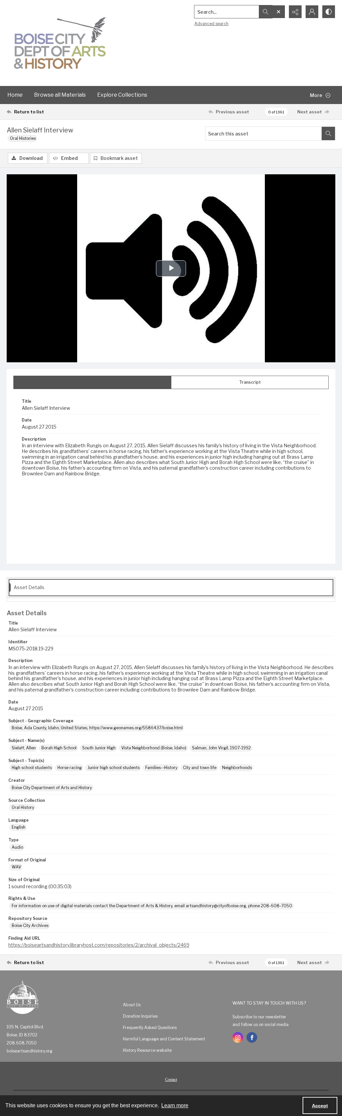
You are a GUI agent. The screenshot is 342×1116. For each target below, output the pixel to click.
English (18, 827)
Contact (171, 1079)
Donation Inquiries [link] (140, 1016)
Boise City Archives (30, 925)
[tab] (92, 382)
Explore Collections (122, 95)
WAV (16, 866)
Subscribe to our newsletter (259, 1016)
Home (15, 95)
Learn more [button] (174, 1105)
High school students (32, 767)
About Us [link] (132, 1004)
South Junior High (99, 747)
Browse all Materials (60, 95)
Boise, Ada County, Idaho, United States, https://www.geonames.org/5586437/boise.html (97, 727)
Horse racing (69, 767)
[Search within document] (328, 133)
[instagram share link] (237, 1037)
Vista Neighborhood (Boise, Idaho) (153, 747)
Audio (17, 847)
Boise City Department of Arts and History (52, 787)
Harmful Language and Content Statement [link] (164, 1038)
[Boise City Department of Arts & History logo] (60, 43)
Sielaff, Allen (24, 747)
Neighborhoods (237, 767)
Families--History (161, 767)
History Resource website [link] (147, 1050)
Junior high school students (114, 767)
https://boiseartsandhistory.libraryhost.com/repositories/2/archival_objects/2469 (98, 945)
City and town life (199, 767)
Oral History (23, 807)
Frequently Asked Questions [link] (150, 1027)
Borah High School (58, 747)
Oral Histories (23, 138)
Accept (320, 1105)
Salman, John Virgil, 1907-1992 (221, 747)
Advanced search (211, 23)
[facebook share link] (251, 1037)
